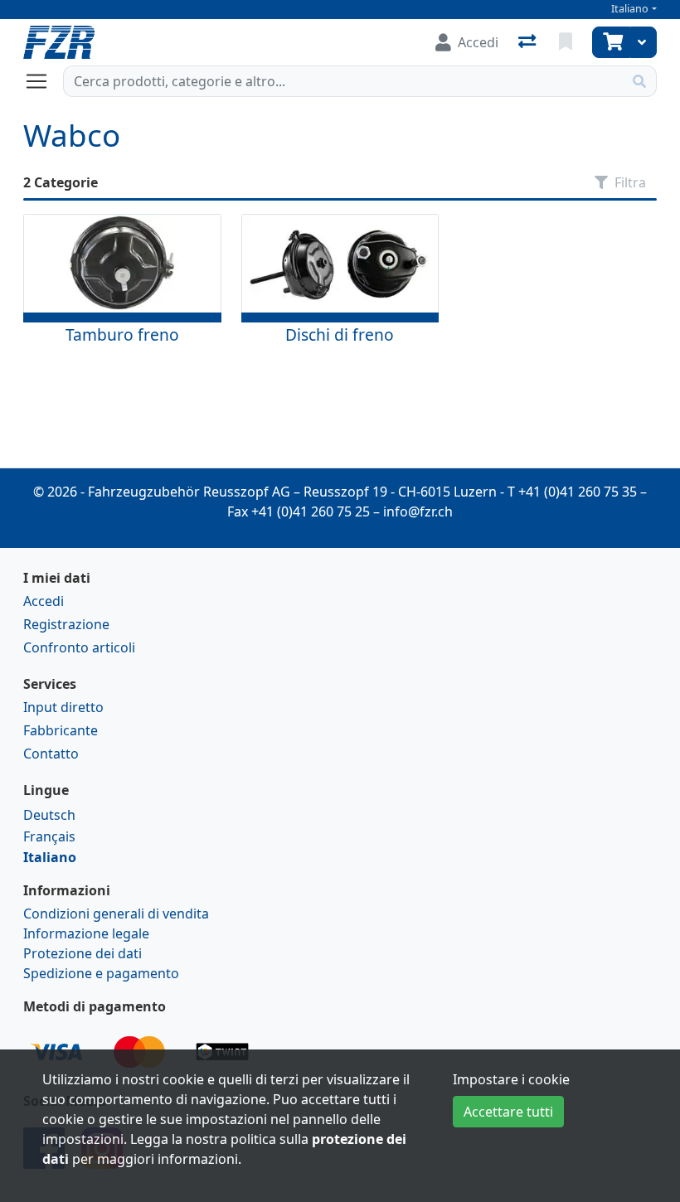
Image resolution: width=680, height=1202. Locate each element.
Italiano (629, 9)
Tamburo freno (122, 334)
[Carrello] (611, 42)
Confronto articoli (79, 647)
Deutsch (49, 815)
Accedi (43, 601)
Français (49, 836)
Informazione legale (86, 933)
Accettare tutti (508, 1112)
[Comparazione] (528, 42)
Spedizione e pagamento (101, 973)
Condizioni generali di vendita (116, 913)
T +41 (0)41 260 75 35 (572, 491)
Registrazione (66, 624)
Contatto (51, 753)
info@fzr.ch (418, 511)
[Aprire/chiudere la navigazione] (43, 81)
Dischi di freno (339, 334)
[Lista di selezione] (567, 42)
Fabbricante (60, 730)
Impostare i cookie (511, 1079)
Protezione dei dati (82, 953)
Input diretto (63, 707)
